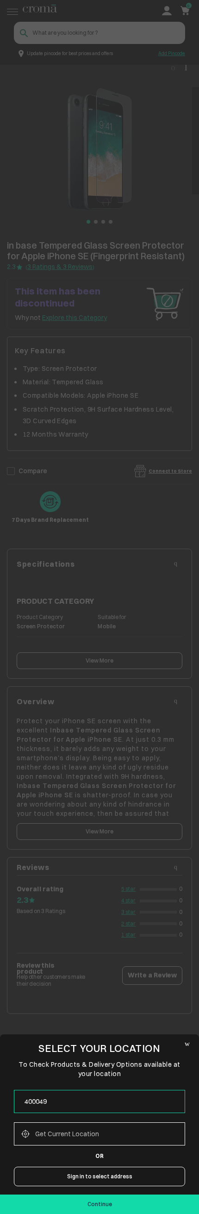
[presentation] (99, 1101)
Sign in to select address (99, 1176)
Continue (99, 1204)
